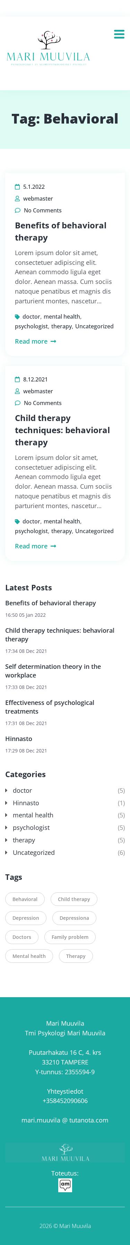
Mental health (29, 956)
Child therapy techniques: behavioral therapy (62, 430)
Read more (32, 341)
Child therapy (74, 899)
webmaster (38, 198)
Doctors (21, 937)
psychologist (31, 326)
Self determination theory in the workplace (53, 670)
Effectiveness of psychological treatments (49, 706)
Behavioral (24, 899)
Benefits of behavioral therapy (50, 603)
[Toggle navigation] (122, 32)
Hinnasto (18, 738)
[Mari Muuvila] (49, 50)
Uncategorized (94, 326)
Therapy (76, 956)
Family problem (70, 937)
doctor (31, 316)
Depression (25, 918)
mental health (62, 316)
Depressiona (74, 918)
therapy (61, 326)
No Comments (43, 210)
